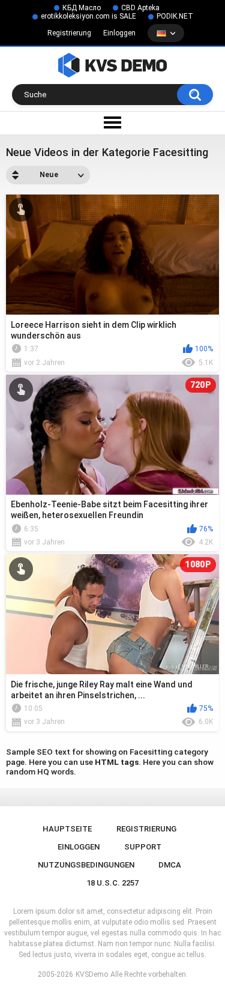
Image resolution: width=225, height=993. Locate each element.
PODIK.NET (175, 16)
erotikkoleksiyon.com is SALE (88, 16)
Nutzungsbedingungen (86, 864)
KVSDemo (92, 974)
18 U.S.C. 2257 (112, 882)
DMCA (169, 864)
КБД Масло (81, 8)
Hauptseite (67, 828)
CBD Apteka (140, 8)
